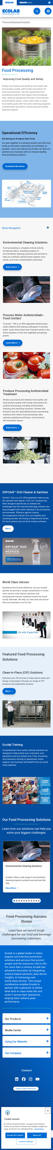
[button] (37, 11)
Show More (11, 888)
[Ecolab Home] (10, 12)
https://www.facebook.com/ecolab (23, 1079)
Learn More (11, 343)
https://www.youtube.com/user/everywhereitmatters (37, 1079)
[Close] (48, 1110)
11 (39, 900)
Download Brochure (15, 166)
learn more (11, 267)
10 (36, 900)
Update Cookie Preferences (26, 1088)
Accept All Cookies (15, 1135)
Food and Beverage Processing (16, 22)
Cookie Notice (39, 1129)
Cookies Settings (26, 1141)
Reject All (37, 1135)
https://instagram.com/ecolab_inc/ (30, 1079)
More (8, 528)
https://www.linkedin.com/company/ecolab (16, 1079)
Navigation (11, 228)
